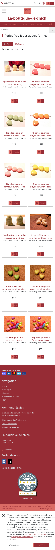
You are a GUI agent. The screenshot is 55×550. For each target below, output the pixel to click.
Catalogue (7, 390)
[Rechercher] (52, 30)
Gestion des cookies (9, 424)
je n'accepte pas (14, 545)
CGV (4, 400)
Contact (37, 3)
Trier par (6, 49)
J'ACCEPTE (41, 545)
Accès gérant (47, 508)
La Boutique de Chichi (11, 396)
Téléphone (7, 450)
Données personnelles (10, 427)
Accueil (5, 386)
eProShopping (10, 508)
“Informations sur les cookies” (36, 534)
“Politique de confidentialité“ (22, 537)
